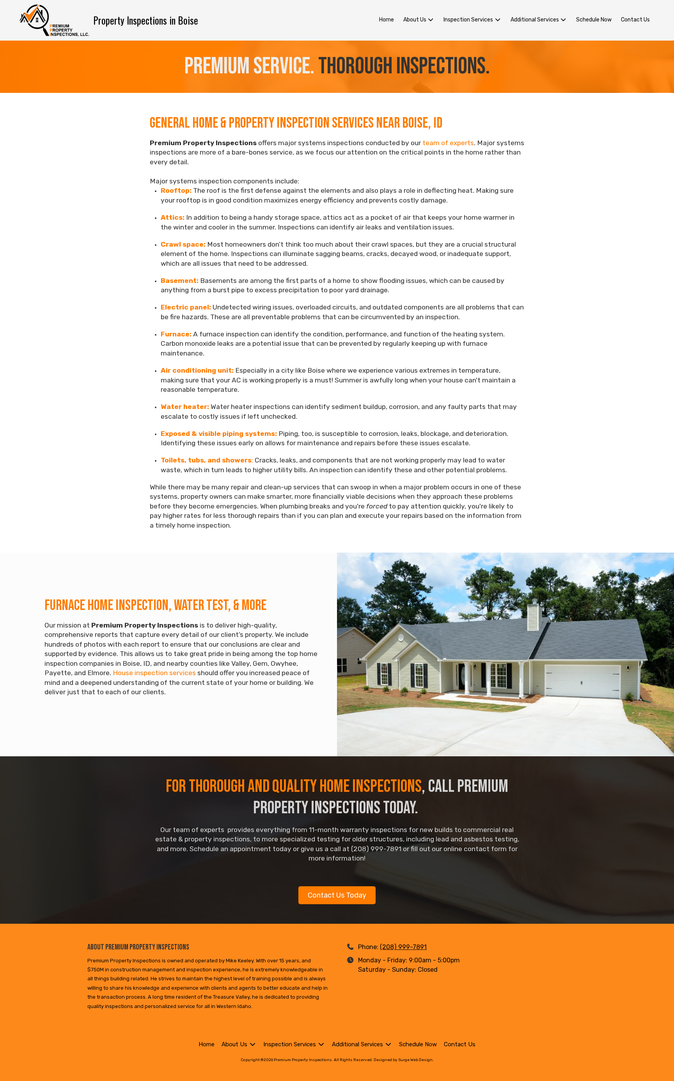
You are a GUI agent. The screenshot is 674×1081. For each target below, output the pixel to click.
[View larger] (505, 654)
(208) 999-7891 (403, 947)
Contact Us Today (337, 895)
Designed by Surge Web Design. (404, 1060)
